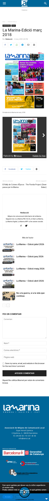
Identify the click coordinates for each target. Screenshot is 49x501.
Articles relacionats (11, 238)
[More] (36, 169)
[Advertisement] (24, 14)
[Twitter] (10, 44)
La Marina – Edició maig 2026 (30, 268)
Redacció (9, 39)
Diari (13, 26)
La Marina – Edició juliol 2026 (30, 244)
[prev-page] (4, 305)
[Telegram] (22, 44)
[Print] (33, 44)
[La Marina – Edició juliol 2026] (9, 247)
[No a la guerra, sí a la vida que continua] (9, 296)
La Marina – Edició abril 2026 (30, 281)
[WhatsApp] (16, 44)
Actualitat (6, 299)
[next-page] (8, 305)
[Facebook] (5, 44)
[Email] (28, 44)
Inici (4, 22)
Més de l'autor (27, 238)
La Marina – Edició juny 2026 (29, 256)
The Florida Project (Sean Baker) (36, 185)
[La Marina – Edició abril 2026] (9, 283)
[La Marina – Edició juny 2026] (9, 259)
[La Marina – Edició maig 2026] (9, 271)
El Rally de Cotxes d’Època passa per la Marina (13, 185)
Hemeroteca (12, 22)
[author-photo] (24, 209)
